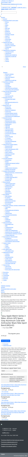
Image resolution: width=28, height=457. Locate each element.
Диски (6, 157)
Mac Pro (7, 30)
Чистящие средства (10, 263)
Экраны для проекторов (11, 114)
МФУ (6, 208)
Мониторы (8, 33)
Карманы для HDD (10, 154)
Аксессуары (8, 39)
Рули (6, 166)
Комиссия (7, 41)
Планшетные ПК (9, 51)
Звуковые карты (9, 130)
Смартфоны (8, 53)
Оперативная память (10, 122)
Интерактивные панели (11, 113)
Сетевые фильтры (9, 235)
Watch (6, 25)
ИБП (6, 226)
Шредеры (7, 221)
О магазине (6, 275)
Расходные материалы (11, 215)
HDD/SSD (7, 125)
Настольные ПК (9, 96)
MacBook (7, 31)
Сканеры (7, 211)
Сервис (5, 280)
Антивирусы (8, 238)
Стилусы (7, 254)
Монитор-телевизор (10, 110)
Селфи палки (8, 258)
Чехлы (6, 58)
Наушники (7, 191)
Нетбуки (7, 85)
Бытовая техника (9, 44)
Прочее (7, 103)
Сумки (6, 244)
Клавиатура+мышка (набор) (12, 163)
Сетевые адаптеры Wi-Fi (11, 177)
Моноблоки (8, 93)
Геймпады (7, 165)
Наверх (3, 454)
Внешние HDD (9, 146)
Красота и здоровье (10, 45)
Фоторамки (8, 204)
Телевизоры (8, 108)
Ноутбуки (7, 83)
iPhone (7, 22)
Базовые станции (9, 34)
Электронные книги (10, 183)
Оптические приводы (10, 133)
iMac (6, 26)
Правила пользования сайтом (8, 446)
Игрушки (7, 255)
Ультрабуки (8, 86)
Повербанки (8, 229)
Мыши (7, 161)
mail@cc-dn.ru (10, 9)
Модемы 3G (8, 180)
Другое (7, 48)
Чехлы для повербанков (11, 230)
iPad (6, 23)
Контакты (5, 278)
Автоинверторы (9, 224)
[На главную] (11, 4)
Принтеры (7, 207)
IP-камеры (7, 197)
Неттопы (7, 94)
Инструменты (8, 260)
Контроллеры (8, 139)
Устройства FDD (9, 132)
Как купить (6, 272)
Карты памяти (8, 152)
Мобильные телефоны (11, 55)
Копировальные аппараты (12, 210)
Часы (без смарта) (9, 77)
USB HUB (7, 127)
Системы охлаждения (10, 141)
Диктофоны (8, 188)
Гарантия (5, 277)
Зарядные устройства (10, 56)
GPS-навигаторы (9, 251)
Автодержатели (9, 257)
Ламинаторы (8, 213)
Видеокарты (8, 124)
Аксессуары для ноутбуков (12, 89)
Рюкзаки (7, 247)
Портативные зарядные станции (13, 233)
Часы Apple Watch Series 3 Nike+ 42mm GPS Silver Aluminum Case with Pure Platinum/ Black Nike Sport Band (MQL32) (13, 412)
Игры (6, 100)
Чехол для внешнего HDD (11, 149)
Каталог (3, 17)
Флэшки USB (8, 150)
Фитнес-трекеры (9, 74)
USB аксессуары (9, 129)
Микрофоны (8, 193)
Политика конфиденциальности (9, 442)
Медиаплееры (8, 186)
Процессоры (8, 119)
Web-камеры (8, 196)
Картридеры (8, 155)
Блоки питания (9, 136)
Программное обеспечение (12, 241)
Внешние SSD (8, 147)
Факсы (6, 218)
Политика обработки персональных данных (12, 440)
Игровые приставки (10, 99)
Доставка (5, 273)
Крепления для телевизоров (12, 116)
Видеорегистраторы (10, 200)
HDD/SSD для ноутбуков (11, 88)
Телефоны (7, 219)
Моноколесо (8, 268)
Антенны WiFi (8, 179)
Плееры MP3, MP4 (9, 185)
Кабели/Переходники (10, 261)
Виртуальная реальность (11, 102)
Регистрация (4, 2)
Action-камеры (9, 199)
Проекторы (8, 111)
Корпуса (7, 135)
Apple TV (7, 36)
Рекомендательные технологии (9, 444)
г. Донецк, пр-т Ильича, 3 (7, 0)
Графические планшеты (11, 168)
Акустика (7, 37)
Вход (10, 2)
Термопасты (8, 143)
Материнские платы (10, 121)
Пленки (7, 61)
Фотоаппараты (9, 202)
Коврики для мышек (10, 169)
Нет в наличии (5, 341)
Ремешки (7, 78)
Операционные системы (11, 240)
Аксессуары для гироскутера (12, 269)
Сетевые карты (9, 175)
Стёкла (7, 59)
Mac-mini (7, 28)
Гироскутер (8, 266)
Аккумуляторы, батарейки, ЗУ (12, 232)
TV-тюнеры (8, 138)
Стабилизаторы (9, 227)
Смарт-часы (8, 75)
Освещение (8, 47)
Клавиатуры (8, 160)
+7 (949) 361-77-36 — (8, 7)
